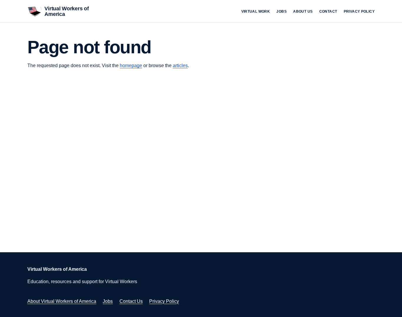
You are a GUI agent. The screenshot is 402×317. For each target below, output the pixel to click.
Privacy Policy (359, 11)
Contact (328, 11)
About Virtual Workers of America (61, 301)
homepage (131, 65)
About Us (303, 11)
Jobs (281, 11)
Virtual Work (255, 11)
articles (180, 65)
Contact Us (131, 301)
